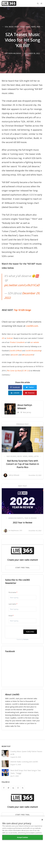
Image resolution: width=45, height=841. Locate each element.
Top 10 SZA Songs (22, 310)
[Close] (42, 819)
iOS (3, 338)
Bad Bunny (11, 456)
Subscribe (30, 632)
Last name (12, 604)
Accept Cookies (22, 837)
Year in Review (30, 518)
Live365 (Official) (16, 351)
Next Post (22, 486)
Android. (10, 338)
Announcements (15, 518)
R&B (38, 27)
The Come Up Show (14, 371)
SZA (6, 27)
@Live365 (14, 355)
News (33, 27)
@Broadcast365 (27, 355)
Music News (25, 27)
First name (12, 592)
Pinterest (31, 393)
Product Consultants (17, 342)
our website (34, 342)
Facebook (16, 387)
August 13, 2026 (15, 765)
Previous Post (22, 424)
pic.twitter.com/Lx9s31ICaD (22, 285)
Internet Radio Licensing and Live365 (24, 762)
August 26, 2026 (15, 757)
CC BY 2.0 (25, 371)
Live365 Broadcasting (33, 351)
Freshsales (25, 639)
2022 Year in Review (22, 522)
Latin (36, 456)
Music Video (14, 27)
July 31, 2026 (14, 776)
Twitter (31, 387)
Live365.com (32, 325)
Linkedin (16, 393)
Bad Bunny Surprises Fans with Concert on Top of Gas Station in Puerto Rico (22, 464)
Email (10, 616)
